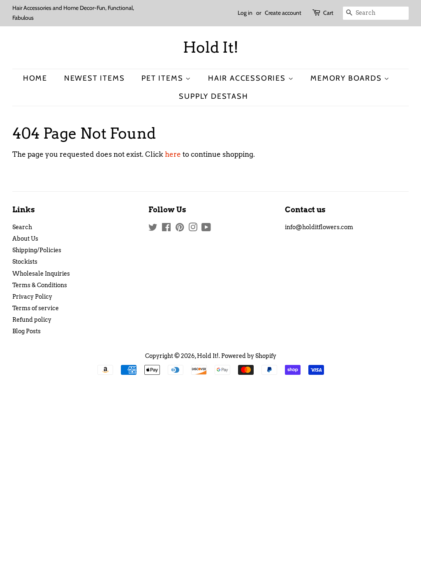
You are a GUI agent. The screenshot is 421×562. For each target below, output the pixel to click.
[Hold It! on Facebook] (166, 228)
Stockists (24, 261)
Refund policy (31, 319)
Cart (328, 12)
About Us (25, 238)
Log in (245, 12)
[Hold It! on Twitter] (152, 228)
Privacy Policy (32, 296)
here (173, 154)
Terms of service (35, 308)
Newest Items (94, 78)
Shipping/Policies (36, 250)
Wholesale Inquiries (41, 273)
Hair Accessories (248, 78)
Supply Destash (213, 96)
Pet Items (163, 78)
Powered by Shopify (248, 356)
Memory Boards (347, 78)
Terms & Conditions (39, 285)
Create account (283, 12)
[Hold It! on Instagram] (192, 228)
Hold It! (210, 47)
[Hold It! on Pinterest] (179, 228)
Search (22, 227)
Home (35, 78)
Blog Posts (26, 331)
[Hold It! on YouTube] (206, 228)
